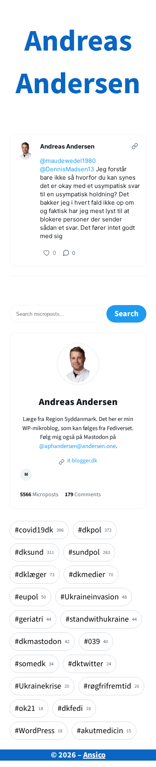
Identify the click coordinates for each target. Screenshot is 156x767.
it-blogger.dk (81, 461)
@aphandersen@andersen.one (77, 446)
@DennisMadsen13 (67, 169)
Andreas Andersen (78, 62)
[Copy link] (134, 146)
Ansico (94, 755)
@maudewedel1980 (68, 160)
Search (126, 313)
